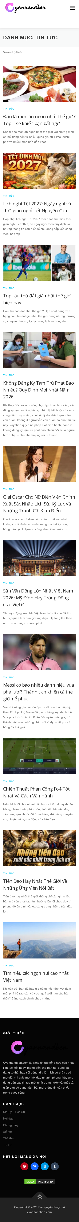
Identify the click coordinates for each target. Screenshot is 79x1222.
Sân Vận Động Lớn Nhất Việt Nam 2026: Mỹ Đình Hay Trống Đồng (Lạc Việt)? (38, 597)
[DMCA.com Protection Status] (39, 1181)
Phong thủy (10, 1125)
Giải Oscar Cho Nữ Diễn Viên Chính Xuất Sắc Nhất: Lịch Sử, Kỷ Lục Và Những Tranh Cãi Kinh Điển (39, 504)
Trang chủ (8, 52)
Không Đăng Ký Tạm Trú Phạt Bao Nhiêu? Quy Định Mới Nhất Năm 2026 (38, 390)
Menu (72, 7)
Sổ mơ (7, 1131)
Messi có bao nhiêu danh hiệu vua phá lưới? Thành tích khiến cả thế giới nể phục (38, 692)
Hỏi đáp (8, 1118)
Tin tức (8, 108)
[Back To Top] (39, 1197)
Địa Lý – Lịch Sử (14, 1111)
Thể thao (9, 1138)
